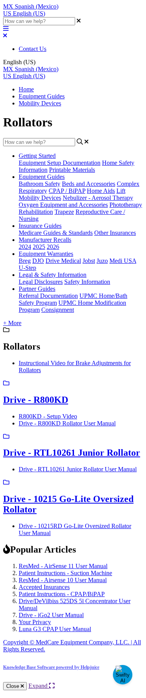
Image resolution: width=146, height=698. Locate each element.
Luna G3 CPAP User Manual (55, 629)
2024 (25, 246)
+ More (12, 323)
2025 (39, 246)
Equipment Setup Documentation (59, 162)
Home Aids (101, 190)
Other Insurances (115, 232)
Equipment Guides (42, 96)
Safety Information (87, 281)
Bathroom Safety (39, 183)
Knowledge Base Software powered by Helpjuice (51, 667)
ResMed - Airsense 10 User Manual (63, 580)
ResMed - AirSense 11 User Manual (63, 566)
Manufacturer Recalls (45, 239)
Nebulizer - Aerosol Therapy (98, 197)
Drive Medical (63, 260)
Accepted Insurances (44, 587)
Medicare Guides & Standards (56, 232)
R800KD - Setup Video (48, 416)
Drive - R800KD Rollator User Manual (67, 423)
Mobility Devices (40, 103)
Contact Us (32, 48)
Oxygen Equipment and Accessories (63, 204)
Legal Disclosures (41, 281)
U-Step (27, 267)
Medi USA (122, 260)
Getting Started (37, 155)
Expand (38, 685)
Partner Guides (37, 288)
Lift (120, 190)
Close (13, 686)
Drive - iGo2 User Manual (51, 615)
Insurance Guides (40, 225)
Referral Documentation (48, 295)
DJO (38, 260)
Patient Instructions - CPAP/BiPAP (62, 594)
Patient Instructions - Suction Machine (65, 573)
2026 (53, 246)
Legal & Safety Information (52, 274)
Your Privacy (35, 622)
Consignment (57, 309)
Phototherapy (125, 204)
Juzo (102, 260)
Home (26, 89)
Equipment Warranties (46, 253)
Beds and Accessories (88, 183)
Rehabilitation (36, 211)
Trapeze (64, 211)
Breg (25, 260)
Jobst (89, 260)
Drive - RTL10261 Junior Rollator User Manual (78, 469)
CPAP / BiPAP (67, 190)
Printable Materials (72, 169)
